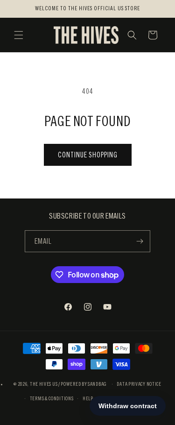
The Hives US (43, 384)
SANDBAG (97, 384)
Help (88, 398)
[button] (18, 35)
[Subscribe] (139, 241)
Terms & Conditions (52, 398)
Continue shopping (88, 155)
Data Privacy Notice (139, 384)
